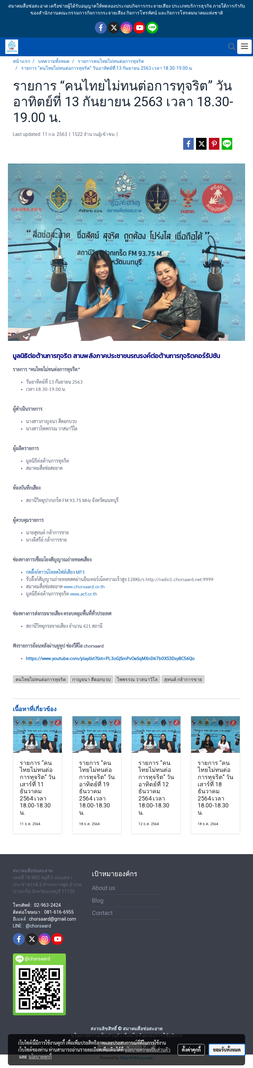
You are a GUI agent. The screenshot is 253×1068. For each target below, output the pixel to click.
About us (103, 887)
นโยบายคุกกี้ (40, 1056)
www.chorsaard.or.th (84, 586)
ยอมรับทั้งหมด (227, 1050)
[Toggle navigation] (244, 46)
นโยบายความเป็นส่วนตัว (147, 1050)
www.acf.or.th (83, 594)
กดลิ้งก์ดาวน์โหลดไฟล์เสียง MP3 (55, 572)
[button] (229, 46)
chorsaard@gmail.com (52, 919)
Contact (102, 912)
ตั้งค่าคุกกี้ (191, 1050)
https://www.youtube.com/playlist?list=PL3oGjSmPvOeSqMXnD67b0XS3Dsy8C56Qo (110, 658)
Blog (97, 900)
